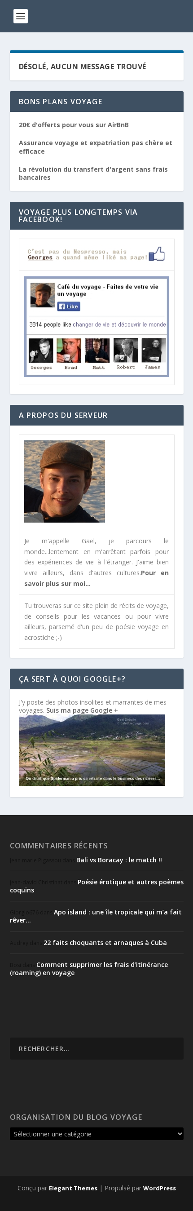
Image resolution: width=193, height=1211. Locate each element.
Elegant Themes (73, 1188)
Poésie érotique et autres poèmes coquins (97, 886)
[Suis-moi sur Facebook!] (96, 374)
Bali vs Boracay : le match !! (119, 860)
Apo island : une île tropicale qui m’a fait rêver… (96, 916)
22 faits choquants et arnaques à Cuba (105, 942)
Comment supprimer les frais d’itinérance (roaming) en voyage (89, 968)
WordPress (159, 1188)
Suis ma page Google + (82, 710)
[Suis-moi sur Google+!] (92, 783)
